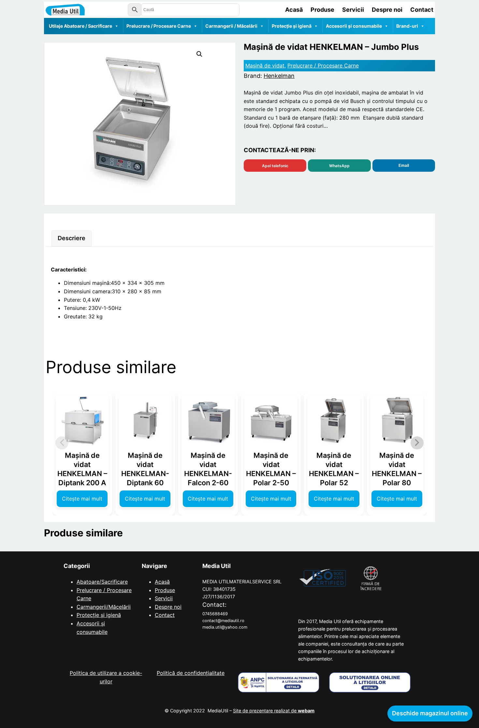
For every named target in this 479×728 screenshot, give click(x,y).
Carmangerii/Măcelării (104, 607)
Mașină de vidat (264, 65)
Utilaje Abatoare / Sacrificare (80, 26)
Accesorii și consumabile (354, 26)
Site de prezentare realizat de (273, 710)
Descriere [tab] (71, 238)
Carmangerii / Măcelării (231, 26)
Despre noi (168, 607)
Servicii (164, 598)
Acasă (162, 581)
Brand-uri (407, 26)
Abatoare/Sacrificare (102, 581)
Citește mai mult (82, 498)
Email (404, 165)
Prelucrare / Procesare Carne (158, 26)
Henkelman (279, 75)
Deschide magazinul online (430, 713)
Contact (165, 615)
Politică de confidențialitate (191, 673)
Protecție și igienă (292, 26)
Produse (165, 590)
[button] (199, 54)
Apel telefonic (275, 165)
